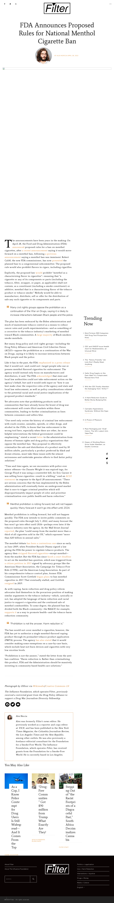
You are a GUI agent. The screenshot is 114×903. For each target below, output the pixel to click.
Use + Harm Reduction (85, 869)
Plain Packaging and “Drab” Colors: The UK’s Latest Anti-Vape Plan (97, 431)
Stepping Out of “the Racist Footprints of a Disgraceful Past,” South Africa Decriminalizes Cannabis (70, 813)
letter (40, 437)
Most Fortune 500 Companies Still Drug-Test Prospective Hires (96, 335)
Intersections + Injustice (86, 874)
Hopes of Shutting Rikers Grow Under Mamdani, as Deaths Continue (95, 444)
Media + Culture (83, 883)
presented (57, 260)
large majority (44, 334)
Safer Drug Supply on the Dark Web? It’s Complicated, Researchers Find (96, 375)
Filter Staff (64, 847)
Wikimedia (38, 686)
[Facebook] (7, 705)
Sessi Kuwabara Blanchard (38, 840)
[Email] (18, 705)
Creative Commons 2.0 (57, 686)
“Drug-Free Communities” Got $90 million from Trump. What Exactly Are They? (43, 809)
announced (18, 247)
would (39, 272)
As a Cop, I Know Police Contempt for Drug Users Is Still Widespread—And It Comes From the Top (16, 817)
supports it (11, 612)
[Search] (33, 879)
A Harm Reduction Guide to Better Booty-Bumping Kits (96, 399)
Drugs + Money (83, 878)
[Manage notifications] (5, 898)
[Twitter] (12, 705)
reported (9, 531)
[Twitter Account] (10, 4)
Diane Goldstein (11, 855)
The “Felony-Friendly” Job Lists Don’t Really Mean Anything (95, 362)
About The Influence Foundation (16, 869)
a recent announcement (35, 250)
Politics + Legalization (85, 865)
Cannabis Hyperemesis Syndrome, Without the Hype (96, 410)
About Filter (9, 865)
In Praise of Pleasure (93, 420)
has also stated (44, 640)
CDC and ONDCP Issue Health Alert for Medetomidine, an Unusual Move (97, 348)
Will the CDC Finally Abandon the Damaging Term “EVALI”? (97, 388)
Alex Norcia (62, 56)
